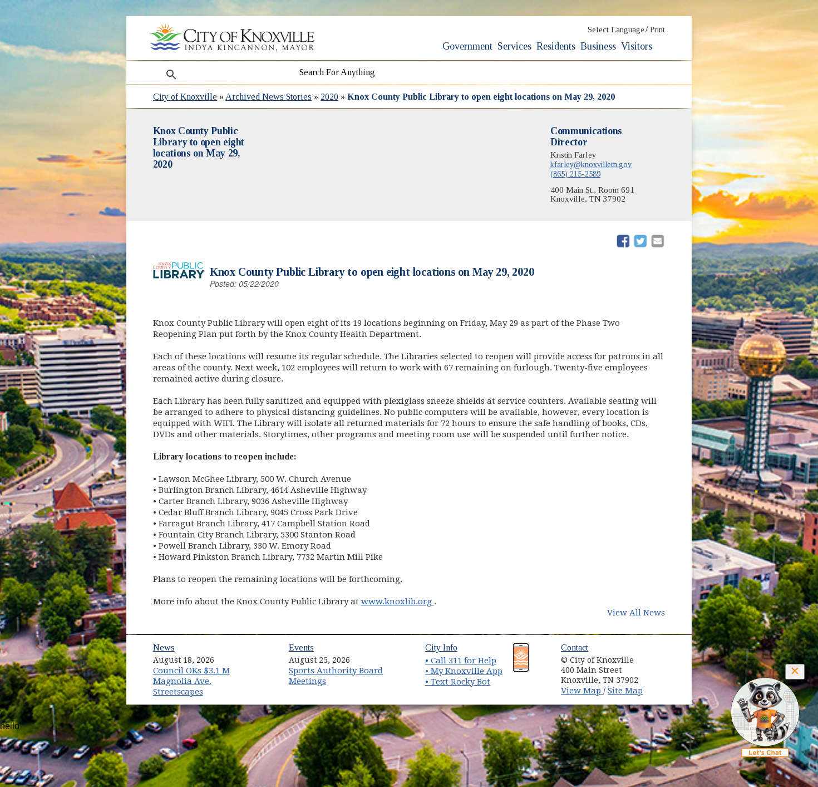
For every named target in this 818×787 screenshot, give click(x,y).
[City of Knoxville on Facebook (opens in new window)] (663, 656)
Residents (555, 46)
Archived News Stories (268, 96)
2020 (329, 96)
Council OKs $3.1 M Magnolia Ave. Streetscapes (191, 681)
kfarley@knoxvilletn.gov (591, 164)
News (164, 647)
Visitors (636, 46)
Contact (574, 647)
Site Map (625, 691)
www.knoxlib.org (397, 602)
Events (301, 647)
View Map (582, 691)
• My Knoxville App (463, 671)
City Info (441, 647)
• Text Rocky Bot (457, 682)
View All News (636, 613)
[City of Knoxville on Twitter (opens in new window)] (663, 669)
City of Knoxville (185, 96)
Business (598, 46)
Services (514, 46)
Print (657, 30)
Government (467, 46)
